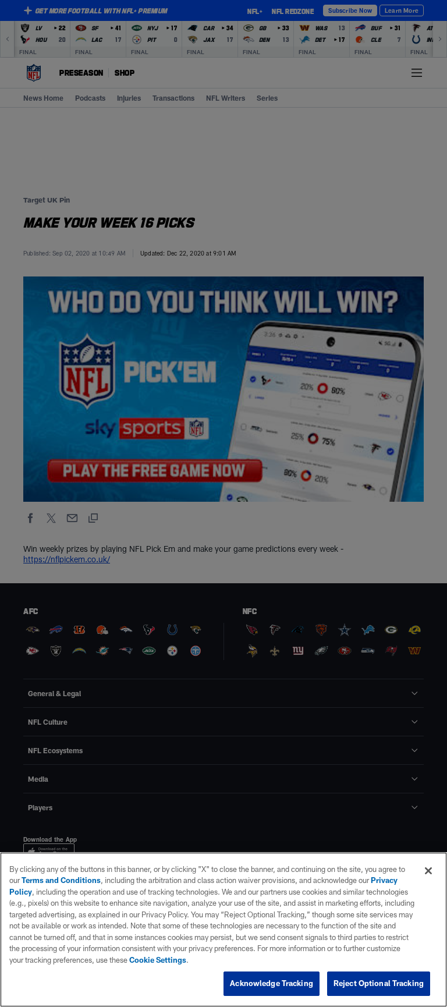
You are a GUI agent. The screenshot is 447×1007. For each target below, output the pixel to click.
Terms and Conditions (61, 880)
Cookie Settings (157, 960)
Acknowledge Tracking (271, 983)
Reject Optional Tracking (379, 983)
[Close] (428, 871)
